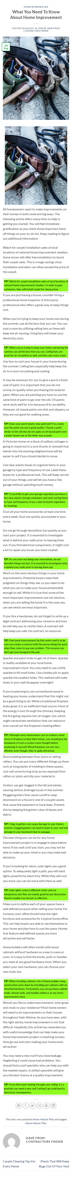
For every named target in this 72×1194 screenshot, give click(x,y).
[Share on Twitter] (32, 1106)
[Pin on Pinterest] (46, 1106)
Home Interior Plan (36, 7)
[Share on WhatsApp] (19, 1106)
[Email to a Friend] (39, 1106)
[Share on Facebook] (25, 1106)
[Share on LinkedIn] (53, 1106)
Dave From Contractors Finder (41, 29)
